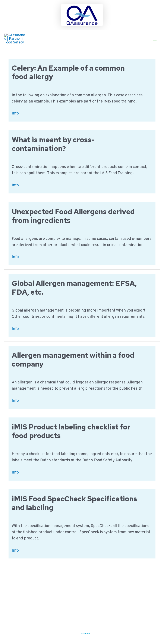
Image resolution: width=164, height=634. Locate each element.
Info (15, 114)
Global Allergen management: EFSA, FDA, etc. (74, 288)
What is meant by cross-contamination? (53, 144)
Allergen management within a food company (73, 359)
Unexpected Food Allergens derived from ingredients (73, 216)
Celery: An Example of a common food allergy (68, 72)
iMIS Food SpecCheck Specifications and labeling (74, 503)
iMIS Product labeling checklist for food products (71, 431)
